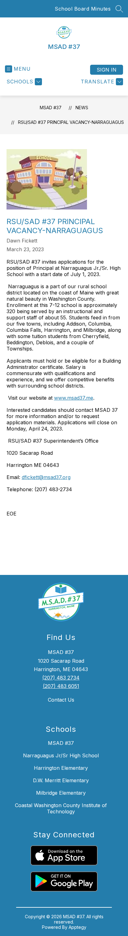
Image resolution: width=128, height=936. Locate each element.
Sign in (107, 70)
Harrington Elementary (61, 768)
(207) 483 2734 (61, 678)
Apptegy (77, 927)
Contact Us (61, 700)
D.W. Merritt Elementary (61, 780)
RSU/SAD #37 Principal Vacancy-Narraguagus (71, 122)
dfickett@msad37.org (46, 477)
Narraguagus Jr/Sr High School (61, 755)
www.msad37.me (73, 398)
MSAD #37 (51, 107)
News (81, 107)
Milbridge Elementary (61, 793)
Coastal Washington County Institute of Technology (61, 808)
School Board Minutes (83, 9)
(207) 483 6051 (61, 686)
